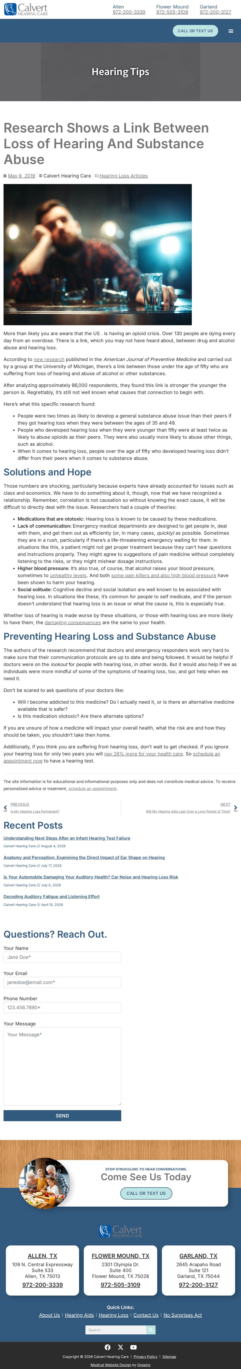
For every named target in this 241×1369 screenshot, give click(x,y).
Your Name (16, 948)
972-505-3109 (172, 12)
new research (49, 359)
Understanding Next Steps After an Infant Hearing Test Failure (67, 838)
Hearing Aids (79, 1315)
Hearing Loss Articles (124, 176)
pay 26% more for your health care (143, 754)
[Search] (151, 1329)
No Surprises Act (183, 1315)
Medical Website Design (111, 1365)
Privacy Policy (145, 1356)
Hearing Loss (114, 1315)
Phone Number (20, 998)
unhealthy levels (68, 575)
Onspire (143, 1365)
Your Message (20, 1024)
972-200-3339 (129, 12)
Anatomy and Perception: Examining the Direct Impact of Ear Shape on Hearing (84, 857)
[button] (231, 31)
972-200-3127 (215, 12)
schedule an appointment (92, 788)
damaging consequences (73, 622)
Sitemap (169, 1356)
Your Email (15, 973)
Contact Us (146, 1315)
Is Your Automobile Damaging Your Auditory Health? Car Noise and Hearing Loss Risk (91, 877)
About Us (49, 1315)
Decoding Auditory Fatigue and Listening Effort (52, 896)
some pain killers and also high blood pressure (163, 575)
